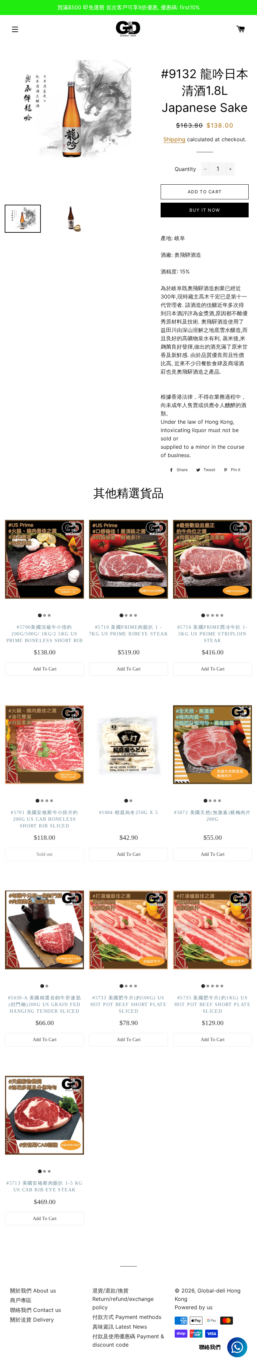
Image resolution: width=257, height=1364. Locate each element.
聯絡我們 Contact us (35, 1310)
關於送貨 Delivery (32, 1319)
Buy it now (204, 210)
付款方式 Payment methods (126, 1317)
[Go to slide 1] (39, 615)
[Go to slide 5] (222, 615)
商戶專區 (20, 1300)
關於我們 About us (33, 1290)
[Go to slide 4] (135, 615)
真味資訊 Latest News (119, 1326)
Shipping (174, 139)
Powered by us (193, 1307)
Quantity (185, 169)
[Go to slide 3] (49, 615)
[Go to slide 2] (44, 615)
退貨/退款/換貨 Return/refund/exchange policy (123, 1299)
